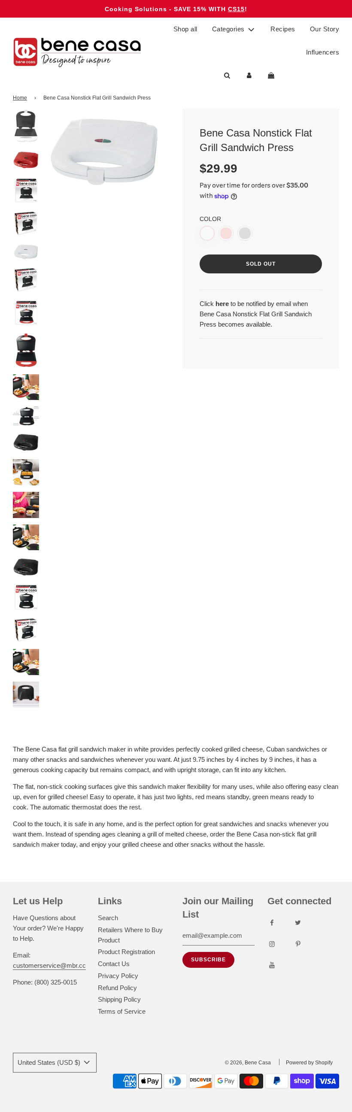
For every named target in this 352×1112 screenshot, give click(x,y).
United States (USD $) (50, 1062)
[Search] (227, 75)
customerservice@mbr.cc (49, 965)
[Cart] (272, 75)
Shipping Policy (119, 999)
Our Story (325, 29)
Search (108, 917)
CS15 (236, 9)
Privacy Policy (118, 975)
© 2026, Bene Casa (248, 1063)
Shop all (185, 29)
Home (20, 98)
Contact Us (114, 963)
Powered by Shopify (309, 1063)
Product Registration (126, 951)
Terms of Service (122, 1011)
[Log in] (249, 75)
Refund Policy (117, 987)
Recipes (282, 29)
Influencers (323, 52)
